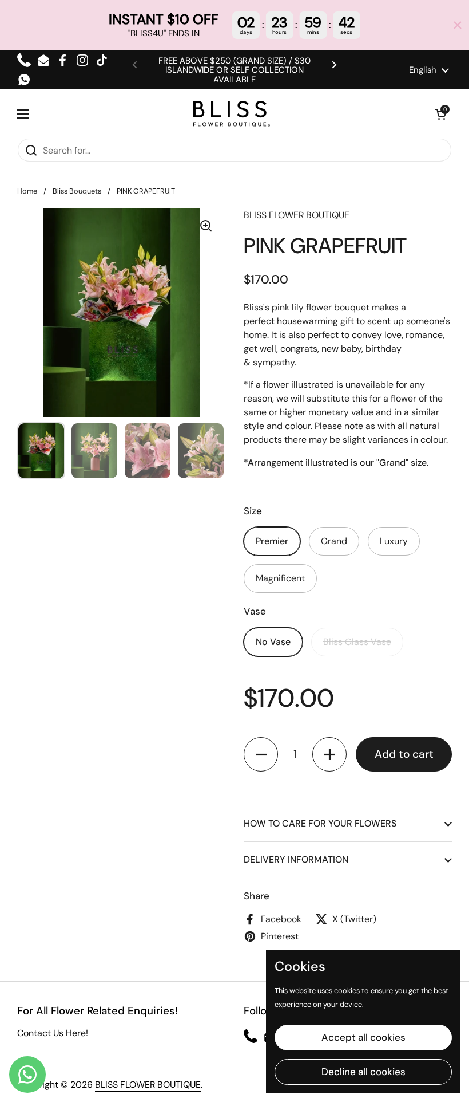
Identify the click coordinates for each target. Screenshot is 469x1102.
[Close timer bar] (457, 25)
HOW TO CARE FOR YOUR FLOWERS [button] (320, 823)
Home (27, 191)
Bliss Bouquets (77, 191)
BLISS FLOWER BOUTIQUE (148, 1085)
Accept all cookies (363, 1037)
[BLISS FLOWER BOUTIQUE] (231, 114)
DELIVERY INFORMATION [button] (296, 859)
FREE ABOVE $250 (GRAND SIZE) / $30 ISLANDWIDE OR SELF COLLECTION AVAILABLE (234, 70)
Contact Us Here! (52, 1033)
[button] (440, 114)
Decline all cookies (363, 1071)
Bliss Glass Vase (357, 642)
